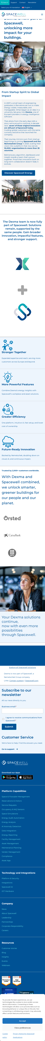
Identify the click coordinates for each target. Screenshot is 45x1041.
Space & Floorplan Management (16, 796)
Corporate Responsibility (12, 926)
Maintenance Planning (11, 848)
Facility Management (11, 839)
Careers (5, 930)
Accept (22, 1021)
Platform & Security (10, 878)
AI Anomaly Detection (11, 826)
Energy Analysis (9, 822)
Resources (8, 942)
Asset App (6, 860)
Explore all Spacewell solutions (22, 667)
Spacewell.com (31, 681)
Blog (4, 952)
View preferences (22, 1028)
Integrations (7, 883)
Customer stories (9, 948)
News (4, 909)
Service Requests (9, 805)
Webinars (6, 965)
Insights (5, 957)
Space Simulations (10, 814)
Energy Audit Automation (13, 818)
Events (5, 961)
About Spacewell (9, 913)
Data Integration (9, 831)
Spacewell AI (7, 887)
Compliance (7, 856)
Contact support (16, 681)
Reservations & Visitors (12, 801)
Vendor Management (11, 852)
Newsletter (32, 2)
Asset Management (10, 843)
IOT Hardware (8, 891)
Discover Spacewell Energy (18, 173)
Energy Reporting (9, 835)
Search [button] (5, 2)
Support (14, 2)
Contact (22, 2)
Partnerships (7, 922)
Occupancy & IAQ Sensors (13, 809)
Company (7, 903)
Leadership (6, 917)
